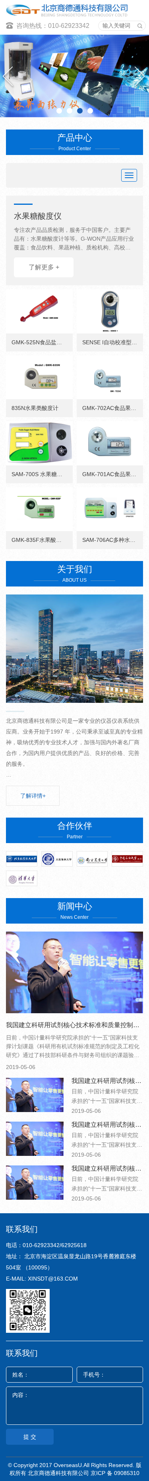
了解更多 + (44, 267)
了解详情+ (33, 795)
